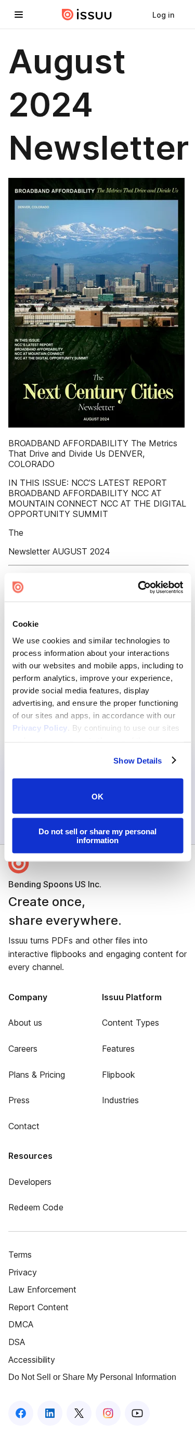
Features (118, 1048)
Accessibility (31, 1359)
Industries (120, 1100)
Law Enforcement (42, 1289)
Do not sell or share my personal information (97, 835)
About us (25, 1022)
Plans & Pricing (36, 1074)
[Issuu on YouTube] (137, 1413)
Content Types (130, 1022)
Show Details (137, 760)
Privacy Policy (39, 727)
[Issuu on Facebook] (20, 1413)
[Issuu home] (87, 14)
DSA (16, 1342)
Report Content (38, 1307)
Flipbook (118, 1074)
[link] (163, 14)
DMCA (20, 1324)
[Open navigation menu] (18, 14)
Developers (29, 1182)
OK (97, 796)
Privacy (22, 1272)
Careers (22, 1048)
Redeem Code (35, 1207)
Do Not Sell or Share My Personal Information (92, 1377)
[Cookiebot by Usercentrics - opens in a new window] (139, 587)
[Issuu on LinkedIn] (49, 1413)
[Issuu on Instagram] (108, 1413)
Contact (24, 1126)
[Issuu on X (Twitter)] (79, 1413)
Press (19, 1100)
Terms (20, 1254)
